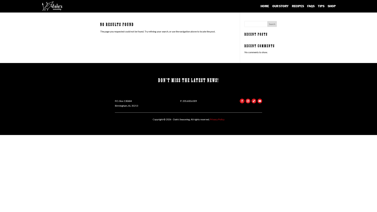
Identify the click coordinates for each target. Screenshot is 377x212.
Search (272, 24)
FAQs (311, 6)
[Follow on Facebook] (242, 101)
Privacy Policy (217, 119)
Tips (321, 6)
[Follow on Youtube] (259, 101)
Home (265, 6)
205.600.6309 (190, 101)
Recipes (298, 6)
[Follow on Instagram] (248, 101)
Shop (332, 6)
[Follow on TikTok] (254, 101)
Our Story (280, 6)
